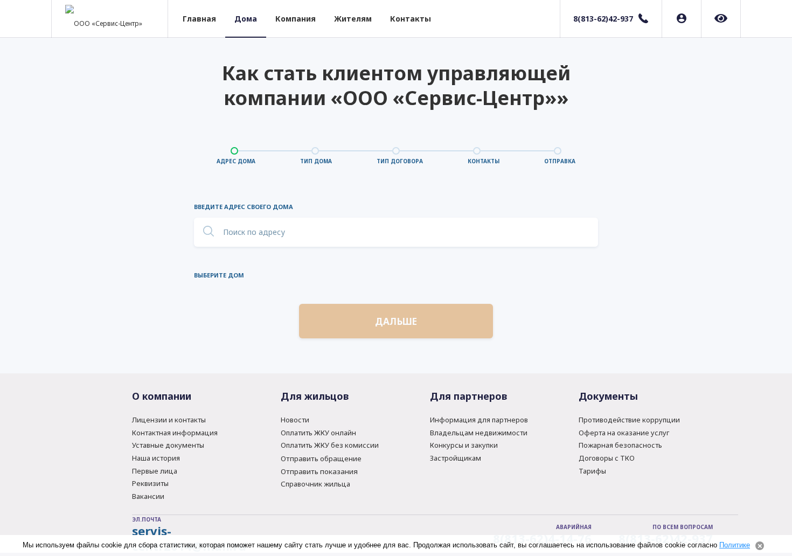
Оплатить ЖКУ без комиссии (330, 445)
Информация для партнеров (479, 420)
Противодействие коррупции (629, 420)
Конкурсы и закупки (464, 445)
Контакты (410, 18)
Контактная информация (175, 432)
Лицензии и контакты (169, 420)
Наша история (156, 458)
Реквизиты (150, 483)
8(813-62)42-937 (603, 18)
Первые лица (154, 471)
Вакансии (148, 496)
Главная (199, 18)
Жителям (353, 18)
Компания (295, 18)
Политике (734, 545)
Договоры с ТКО (607, 458)
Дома (245, 18)
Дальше (396, 321)
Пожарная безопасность (620, 445)
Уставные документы (168, 445)
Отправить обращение (321, 458)
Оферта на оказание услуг (624, 432)
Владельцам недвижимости (478, 432)
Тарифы (592, 471)
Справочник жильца (315, 484)
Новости (295, 420)
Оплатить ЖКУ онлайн (318, 432)
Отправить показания (319, 471)
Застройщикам (455, 458)
